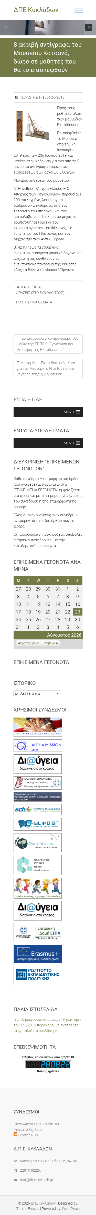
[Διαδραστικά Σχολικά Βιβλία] (38, 857)
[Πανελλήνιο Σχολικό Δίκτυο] (38, 807)
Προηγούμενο (29, 643)
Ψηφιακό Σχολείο (28, 1129)
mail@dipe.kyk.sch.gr (36, 1180)
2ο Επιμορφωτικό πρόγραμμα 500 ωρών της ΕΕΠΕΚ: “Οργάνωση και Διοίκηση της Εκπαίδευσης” (47, 344)
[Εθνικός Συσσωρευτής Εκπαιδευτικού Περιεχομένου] (38, 836)
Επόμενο (49, 643)
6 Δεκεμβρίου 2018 (48, 97)
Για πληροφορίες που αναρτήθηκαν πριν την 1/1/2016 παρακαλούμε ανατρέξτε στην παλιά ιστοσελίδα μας (47, 1025)
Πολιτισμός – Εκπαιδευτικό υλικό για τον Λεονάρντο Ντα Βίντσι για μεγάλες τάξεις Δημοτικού (46, 368)
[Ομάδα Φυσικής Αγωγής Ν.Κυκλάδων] (38, 880)
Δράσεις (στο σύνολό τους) (40, 293)
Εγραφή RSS (27, 1135)
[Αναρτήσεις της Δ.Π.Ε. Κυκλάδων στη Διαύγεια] (38, 757)
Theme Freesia (27, 1209)
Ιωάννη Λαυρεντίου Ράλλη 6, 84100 (48, 1161)
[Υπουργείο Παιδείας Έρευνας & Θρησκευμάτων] (38, 779)
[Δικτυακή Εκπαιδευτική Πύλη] (38, 820)
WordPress (71, 1209)
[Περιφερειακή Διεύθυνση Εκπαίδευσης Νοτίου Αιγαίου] (38, 795)
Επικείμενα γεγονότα (41, 662)
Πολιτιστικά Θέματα (34, 302)
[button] (6, 28)
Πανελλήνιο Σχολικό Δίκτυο (36, 1124)
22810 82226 (30, 1170)
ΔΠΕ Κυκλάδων (36, 10)
